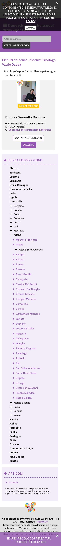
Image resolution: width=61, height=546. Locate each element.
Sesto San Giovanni (27, 387)
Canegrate (22, 279)
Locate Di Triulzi (25, 328)
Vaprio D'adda (24, 397)
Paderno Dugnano (26, 348)
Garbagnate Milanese (28, 313)
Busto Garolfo (24, 274)
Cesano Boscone (25, 293)
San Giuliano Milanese (28, 368)
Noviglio (20, 343)
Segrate (20, 377)
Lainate (20, 318)
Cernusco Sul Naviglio (28, 289)
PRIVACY (42, 521)
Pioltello (20, 358)
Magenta (21, 333)
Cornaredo (22, 303)
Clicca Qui (38, 542)
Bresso (20, 264)
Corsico (20, 308)
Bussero (20, 269)
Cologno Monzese (26, 299)
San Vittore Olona (26, 373)
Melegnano (22, 338)
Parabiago (21, 353)
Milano (19, 244)
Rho (18, 363)
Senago (20, 383)
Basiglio (20, 254)
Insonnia (13, 482)
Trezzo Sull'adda (25, 392)
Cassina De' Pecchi (26, 284)
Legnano (21, 323)
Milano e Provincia (26, 239)
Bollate (20, 259)
